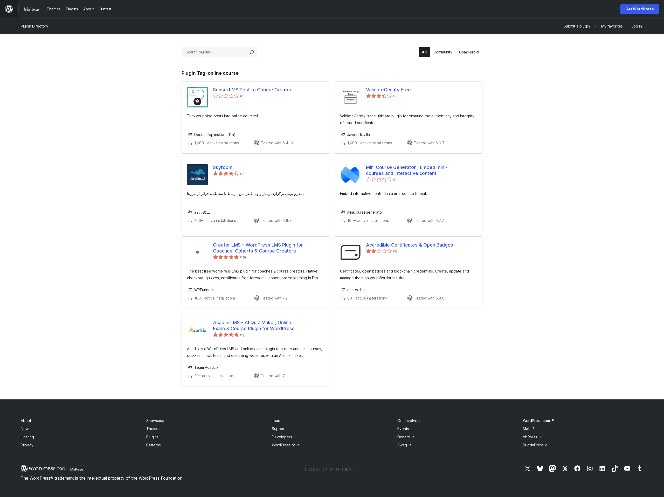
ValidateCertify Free (388, 89)
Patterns (153, 445)
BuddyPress (535, 445)
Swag (404, 445)
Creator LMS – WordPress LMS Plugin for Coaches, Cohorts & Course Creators (258, 248)
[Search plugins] (252, 52)
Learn (276, 420)
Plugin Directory (34, 26)
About (26, 420)
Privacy (27, 445)
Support (279, 428)
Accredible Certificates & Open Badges (409, 245)
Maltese (76, 469)
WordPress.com (538, 420)
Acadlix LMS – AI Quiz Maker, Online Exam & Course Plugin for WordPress (254, 325)
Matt (529, 428)
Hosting (27, 437)
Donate (405, 437)
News (25, 428)
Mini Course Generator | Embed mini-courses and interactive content (406, 170)
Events (403, 428)
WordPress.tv (285, 445)
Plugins (152, 437)
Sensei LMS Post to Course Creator (252, 89)
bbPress (532, 437)
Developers (282, 437)
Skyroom (223, 167)
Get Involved (408, 420)
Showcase (155, 420)
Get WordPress (639, 9)
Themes (153, 428)
